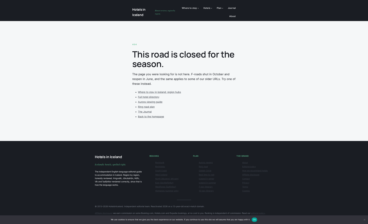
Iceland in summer (207, 182)
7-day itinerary (206, 187)
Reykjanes (160, 166)
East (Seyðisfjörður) (164, 182)
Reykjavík (159, 162)
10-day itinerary (206, 191)
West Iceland (161, 174)
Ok (254, 219)
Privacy (245, 182)
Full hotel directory (148, 97)
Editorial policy (249, 166)
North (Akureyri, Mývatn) (167, 178)
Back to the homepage (151, 116)
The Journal (145, 111)
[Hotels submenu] (211, 8)
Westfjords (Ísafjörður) (165, 187)
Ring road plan (146, 106)
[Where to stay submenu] (198, 8)
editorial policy (258, 213)
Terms (245, 187)
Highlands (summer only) (167, 191)
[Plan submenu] (222, 8)
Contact (246, 178)
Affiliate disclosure (250, 174)
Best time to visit (206, 174)
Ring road (203, 166)
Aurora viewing (206, 162)
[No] (364, 219)
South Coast (161, 170)
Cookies (246, 191)
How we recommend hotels (255, 170)
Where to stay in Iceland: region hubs (159, 92)
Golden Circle (205, 170)
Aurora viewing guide (150, 101)
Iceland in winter (206, 178)
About (245, 162)
